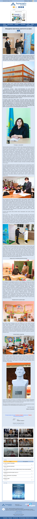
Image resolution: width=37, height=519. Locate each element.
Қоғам (4, 24)
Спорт (28, 24)
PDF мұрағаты (18, 22)
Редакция (10, 517)
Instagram (21, 415)
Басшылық (5, 517)
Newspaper (5, 25)
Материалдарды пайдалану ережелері (26, 517)
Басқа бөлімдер (30, 25)
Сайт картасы (15, 517)
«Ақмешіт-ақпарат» (20, 420)
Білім (18, 30)
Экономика (23, 24)
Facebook (17, 415)
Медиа (32, 24)
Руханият (16, 24)
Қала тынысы (10, 24)
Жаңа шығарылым (19, 11)
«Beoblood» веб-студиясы (18, 515)
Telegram (30, 415)
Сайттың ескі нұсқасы (18, 513)
